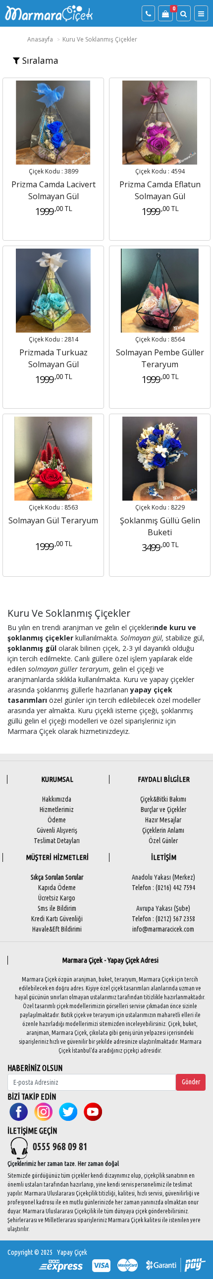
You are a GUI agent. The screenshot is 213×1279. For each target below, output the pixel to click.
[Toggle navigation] (201, 13)
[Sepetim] (165, 13)
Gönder (191, 1082)
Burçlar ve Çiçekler (163, 809)
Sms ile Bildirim (57, 908)
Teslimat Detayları (57, 841)
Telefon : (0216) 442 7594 (163, 888)
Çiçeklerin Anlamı (163, 830)
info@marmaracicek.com (163, 929)
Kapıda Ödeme (57, 888)
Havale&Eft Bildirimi (57, 929)
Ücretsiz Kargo (56, 898)
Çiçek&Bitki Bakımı (163, 799)
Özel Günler (163, 841)
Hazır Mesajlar (163, 820)
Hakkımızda (56, 799)
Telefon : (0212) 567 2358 (163, 919)
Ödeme (57, 820)
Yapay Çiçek (72, 1252)
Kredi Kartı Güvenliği (57, 919)
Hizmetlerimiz (57, 809)
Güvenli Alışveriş (57, 830)
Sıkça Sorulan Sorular (57, 877)
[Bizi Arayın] (148, 13)
